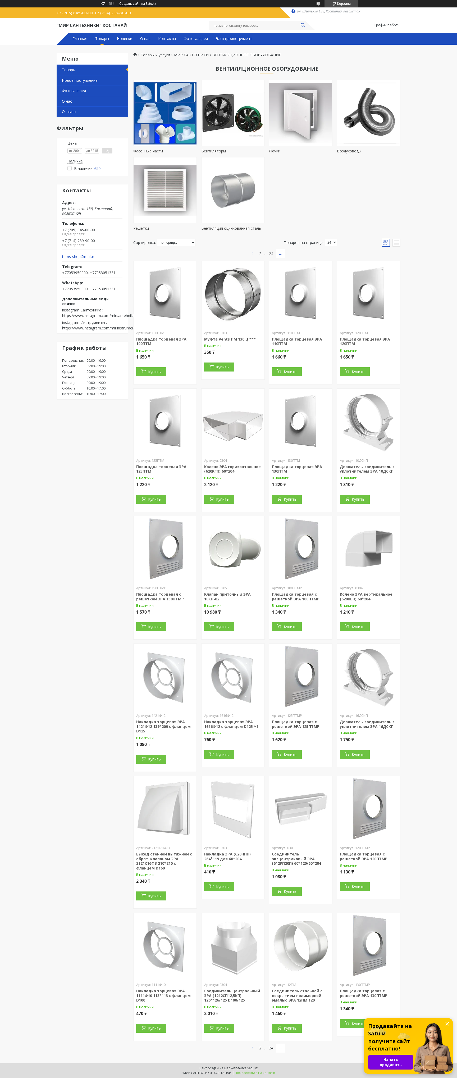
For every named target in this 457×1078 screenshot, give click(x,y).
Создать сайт (129, 4)
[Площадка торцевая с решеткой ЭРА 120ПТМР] (368, 809)
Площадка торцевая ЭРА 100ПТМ (161, 341)
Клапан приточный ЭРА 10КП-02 (227, 596)
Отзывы (69, 111)
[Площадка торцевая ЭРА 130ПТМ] (300, 422)
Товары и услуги (155, 55)
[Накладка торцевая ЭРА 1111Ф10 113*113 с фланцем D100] (165, 946)
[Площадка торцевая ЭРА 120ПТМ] (368, 294)
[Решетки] (165, 190)
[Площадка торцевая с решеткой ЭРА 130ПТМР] (368, 946)
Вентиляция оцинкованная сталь (231, 228)
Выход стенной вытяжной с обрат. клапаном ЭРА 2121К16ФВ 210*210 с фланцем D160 (164, 861)
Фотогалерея (196, 38)
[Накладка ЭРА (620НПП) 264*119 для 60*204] (233, 809)
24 (271, 253)
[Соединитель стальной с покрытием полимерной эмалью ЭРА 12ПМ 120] (300, 946)
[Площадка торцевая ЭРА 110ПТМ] (300, 294)
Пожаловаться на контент (255, 1073)
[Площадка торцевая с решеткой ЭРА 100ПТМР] (300, 549)
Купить (154, 371)
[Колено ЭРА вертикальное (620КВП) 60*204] (368, 549)
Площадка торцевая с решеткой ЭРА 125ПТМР (295, 724)
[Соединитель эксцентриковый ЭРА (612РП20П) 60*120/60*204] (300, 809)
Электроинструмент (234, 38)
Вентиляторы (213, 150)
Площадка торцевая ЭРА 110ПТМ (297, 341)
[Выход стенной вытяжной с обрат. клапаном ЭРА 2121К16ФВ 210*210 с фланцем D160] (165, 809)
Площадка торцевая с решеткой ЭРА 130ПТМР (363, 993)
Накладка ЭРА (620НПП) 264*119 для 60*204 (227, 856)
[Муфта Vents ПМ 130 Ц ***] (233, 294)
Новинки (124, 38)
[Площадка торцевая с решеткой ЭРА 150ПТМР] (165, 549)
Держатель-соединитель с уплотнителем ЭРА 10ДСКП (367, 469)
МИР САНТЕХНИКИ (191, 55)
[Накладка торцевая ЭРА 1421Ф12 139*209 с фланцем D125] (165, 677)
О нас (145, 38)
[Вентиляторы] (233, 113)
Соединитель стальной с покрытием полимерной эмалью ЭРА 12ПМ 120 (297, 995)
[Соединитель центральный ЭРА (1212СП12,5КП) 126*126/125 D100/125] (233, 946)
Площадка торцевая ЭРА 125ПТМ (161, 469)
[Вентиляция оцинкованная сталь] (233, 190)
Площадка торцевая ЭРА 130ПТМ (297, 469)
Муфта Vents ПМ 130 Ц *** (230, 339)
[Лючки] (300, 113)
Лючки (274, 150)
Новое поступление (80, 80)
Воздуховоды (349, 150)
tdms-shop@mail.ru (78, 256)
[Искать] (302, 25)
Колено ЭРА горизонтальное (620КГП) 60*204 (232, 469)
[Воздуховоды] (368, 113)
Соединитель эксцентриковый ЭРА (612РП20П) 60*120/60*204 (296, 858)
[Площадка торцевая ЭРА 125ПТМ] (165, 422)
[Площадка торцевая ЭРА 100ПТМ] (165, 294)
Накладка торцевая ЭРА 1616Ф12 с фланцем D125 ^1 (231, 724)
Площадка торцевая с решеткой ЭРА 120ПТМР (363, 856)
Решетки (141, 228)
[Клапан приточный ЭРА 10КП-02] (233, 549)
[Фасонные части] (165, 113)
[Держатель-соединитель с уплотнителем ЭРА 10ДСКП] (368, 422)
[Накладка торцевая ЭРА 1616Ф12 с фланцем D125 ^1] (233, 677)
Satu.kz (252, 1068)
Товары (102, 38)
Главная (79, 38)
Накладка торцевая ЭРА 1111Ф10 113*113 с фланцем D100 (163, 995)
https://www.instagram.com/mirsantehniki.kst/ (101, 315)
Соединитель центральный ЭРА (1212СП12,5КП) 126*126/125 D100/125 (232, 995)
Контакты (167, 38)
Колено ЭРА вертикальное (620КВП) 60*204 (366, 596)
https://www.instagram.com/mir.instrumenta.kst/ (103, 327)
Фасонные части (148, 150)
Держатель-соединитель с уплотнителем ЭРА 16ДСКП (367, 724)
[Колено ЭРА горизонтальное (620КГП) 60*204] (233, 422)
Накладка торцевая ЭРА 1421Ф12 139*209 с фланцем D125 (163, 726)
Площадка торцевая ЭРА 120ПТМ (365, 341)
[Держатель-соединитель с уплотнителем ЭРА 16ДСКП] (368, 677)
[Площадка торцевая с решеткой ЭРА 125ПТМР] (300, 677)
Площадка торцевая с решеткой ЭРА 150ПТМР (160, 596)
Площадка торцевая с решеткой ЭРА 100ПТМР (295, 596)
